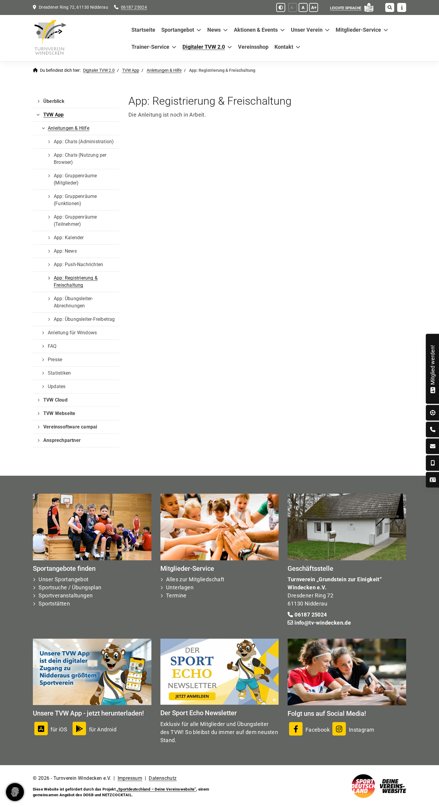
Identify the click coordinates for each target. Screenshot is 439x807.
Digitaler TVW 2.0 (203, 47)
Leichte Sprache (345, 8)
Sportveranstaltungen (66, 595)
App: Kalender (69, 237)
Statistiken (59, 373)
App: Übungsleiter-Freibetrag (84, 319)
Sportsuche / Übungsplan (70, 587)
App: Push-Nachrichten (78, 264)
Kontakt (283, 47)
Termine (176, 595)
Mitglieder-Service (358, 30)
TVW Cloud (55, 400)
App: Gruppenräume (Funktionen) (75, 199)
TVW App (130, 70)
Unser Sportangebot (63, 579)
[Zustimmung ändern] (15, 792)
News (214, 30)
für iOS (59, 729)
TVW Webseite (59, 413)
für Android (103, 729)
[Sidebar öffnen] (401, 7)
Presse (55, 359)
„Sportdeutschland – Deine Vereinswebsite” (156, 789)
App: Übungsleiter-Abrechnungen (73, 302)
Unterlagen (180, 587)
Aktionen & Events (256, 30)
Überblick (54, 101)
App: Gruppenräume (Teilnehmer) (75, 220)
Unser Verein (307, 30)
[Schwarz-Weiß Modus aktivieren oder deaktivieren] (280, 7)
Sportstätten (54, 603)
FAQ (52, 346)
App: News (65, 251)
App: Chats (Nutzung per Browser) (80, 158)
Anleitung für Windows (72, 332)
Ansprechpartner (62, 440)
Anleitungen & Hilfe (164, 70)
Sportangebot (177, 30)
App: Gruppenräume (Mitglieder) (75, 179)
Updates (56, 386)
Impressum (130, 778)
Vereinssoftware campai (70, 427)
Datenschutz (162, 778)
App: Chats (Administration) (84, 141)
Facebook (317, 730)
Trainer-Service (150, 47)
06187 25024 (134, 7)
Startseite (143, 30)
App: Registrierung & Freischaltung (76, 281)
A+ (313, 7)
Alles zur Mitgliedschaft (195, 579)
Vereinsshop (253, 47)
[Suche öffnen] (389, 7)
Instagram (360, 730)
